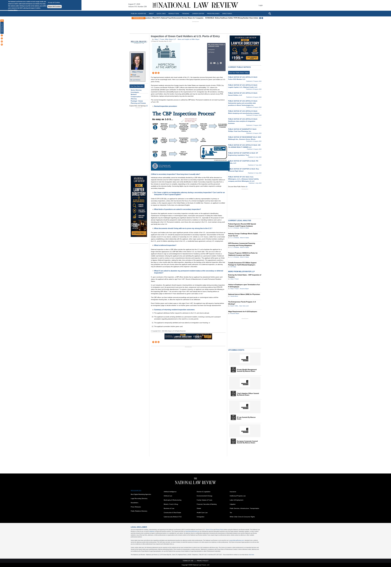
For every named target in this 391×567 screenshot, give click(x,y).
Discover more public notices (237, 186)
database (152, 531)
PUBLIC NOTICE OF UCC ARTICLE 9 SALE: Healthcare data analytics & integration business (243, 121)
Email (134, 75)
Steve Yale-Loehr (244, 306)
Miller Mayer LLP (170, 39)
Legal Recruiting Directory (139, 498)
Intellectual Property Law (238, 496)
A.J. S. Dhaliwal (234, 228)
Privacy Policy (220, 529)
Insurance (233, 491)
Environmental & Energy (204, 496)
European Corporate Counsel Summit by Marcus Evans (247, 442)
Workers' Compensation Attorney (136, 97)
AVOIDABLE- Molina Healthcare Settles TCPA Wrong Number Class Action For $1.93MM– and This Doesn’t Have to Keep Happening (194, 18)
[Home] (195, 5)
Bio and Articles (135, 80)
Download (218, 63)
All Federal (211, 52)
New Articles (2, 27)
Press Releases (136, 507)
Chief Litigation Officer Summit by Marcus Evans (248, 394)
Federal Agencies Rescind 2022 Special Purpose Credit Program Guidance (242, 225)
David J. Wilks (234, 306)
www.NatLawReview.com (192, 531)
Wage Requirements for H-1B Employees (242, 311)
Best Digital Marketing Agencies (141, 494)
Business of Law (169, 508)
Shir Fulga (233, 266)
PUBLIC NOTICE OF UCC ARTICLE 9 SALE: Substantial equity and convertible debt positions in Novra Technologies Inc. (243, 103)
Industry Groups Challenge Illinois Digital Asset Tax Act (243, 235)
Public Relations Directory (139, 511)
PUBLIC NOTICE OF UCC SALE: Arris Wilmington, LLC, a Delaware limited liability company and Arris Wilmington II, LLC (243, 179)
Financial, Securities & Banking (207, 504)
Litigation (233, 504)
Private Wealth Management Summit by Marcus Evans (247, 370)
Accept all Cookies (54, 2)
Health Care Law (202, 512)
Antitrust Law (168, 496)
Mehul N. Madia (244, 228)
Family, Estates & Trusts (204, 500)
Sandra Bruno (234, 296)
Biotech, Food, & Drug (171, 504)
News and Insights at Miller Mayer (188, 39)
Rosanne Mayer (244, 288)
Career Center (198, 13)
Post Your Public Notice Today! (239, 72)
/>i (221, 63)
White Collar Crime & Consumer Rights (242, 517)
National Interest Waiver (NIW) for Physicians (244, 294)
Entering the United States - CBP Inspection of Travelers (244, 276)
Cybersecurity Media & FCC (173, 517)
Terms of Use (209, 529)
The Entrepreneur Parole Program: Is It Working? (242, 303)
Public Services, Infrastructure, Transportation (244, 508)
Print (211, 63)
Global (199, 508)
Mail (214, 63)
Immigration (211, 49)
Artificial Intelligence (170, 491)
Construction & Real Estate (172, 512)
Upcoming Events (236, 350)
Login (261, 5)
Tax (231, 512)
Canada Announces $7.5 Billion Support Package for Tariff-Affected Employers (242, 264)
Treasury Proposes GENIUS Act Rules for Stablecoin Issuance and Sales (243, 254)
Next (262, 18)
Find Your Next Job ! (137, 86)
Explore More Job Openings (138, 106)
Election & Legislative (203, 491)
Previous (260, 18)
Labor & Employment (236, 500)
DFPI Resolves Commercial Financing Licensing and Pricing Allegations (241, 244)
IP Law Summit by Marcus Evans (246, 418)
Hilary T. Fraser (137, 72)
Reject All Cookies (54, 6)
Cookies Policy (13, 10)
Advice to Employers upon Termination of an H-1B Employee (244, 286)
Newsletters (173, 13)
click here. (251, 554)
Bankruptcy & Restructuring (172, 500)
